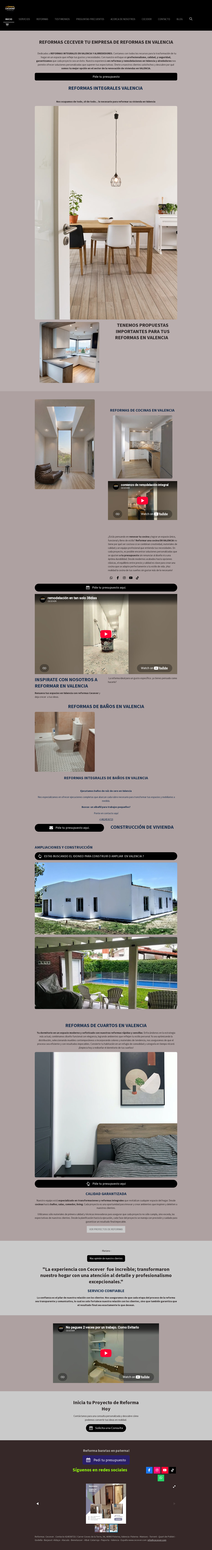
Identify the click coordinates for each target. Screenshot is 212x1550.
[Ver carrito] (7, 24)
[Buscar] (191, 19)
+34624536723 (106, 819)
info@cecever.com (157, 1540)
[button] (174, 1486)
